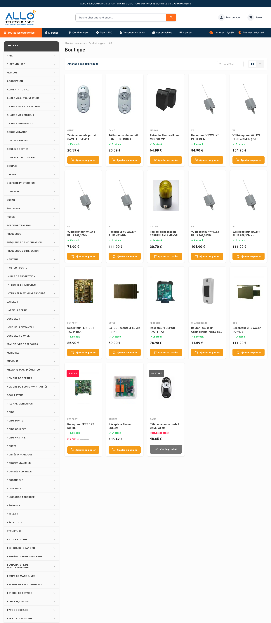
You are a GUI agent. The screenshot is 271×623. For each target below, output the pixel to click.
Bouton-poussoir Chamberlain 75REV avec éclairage (207, 331)
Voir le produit (168, 449)
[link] (229, 17)
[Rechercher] (171, 17)
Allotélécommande (75, 43)
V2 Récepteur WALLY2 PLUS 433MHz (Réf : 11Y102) (246, 139)
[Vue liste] (260, 64)
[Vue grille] (252, 64)
